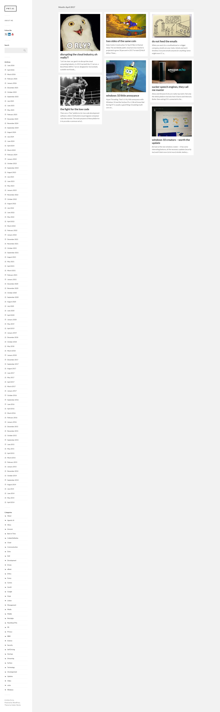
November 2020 (12, 288)
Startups (10, 654)
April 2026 (10, 70)
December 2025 (12, 88)
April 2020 (10, 315)
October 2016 (12, 395)
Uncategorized (12, 672)
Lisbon (9, 600)
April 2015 (10, 453)
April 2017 (10, 382)
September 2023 (13, 168)
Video (9, 681)
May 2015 (10, 449)
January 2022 (12, 235)
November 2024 (12, 123)
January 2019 (12, 333)
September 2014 (13, 480)
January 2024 (12, 159)
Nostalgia (10, 618)
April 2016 (10, 409)
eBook (9, 569)
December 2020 (12, 284)
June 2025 (10, 105)
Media (9, 609)
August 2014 (11, 484)
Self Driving (11, 649)
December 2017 (12, 360)
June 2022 (10, 212)
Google (9, 592)
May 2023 (10, 186)
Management (11, 605)
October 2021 (12, 248)
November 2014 (12, 471)
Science (9, 641)
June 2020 (10, 311)
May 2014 (10, 498)
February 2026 (12, 79)
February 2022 (12, 230)
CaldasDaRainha (12, 538)
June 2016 (10, 404)
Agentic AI (10, 520)
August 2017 (11, 368)
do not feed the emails (164, 41)
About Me (9, 20)
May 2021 (10, 262)
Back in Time (11, 534)
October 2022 (12, 199)
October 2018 (12, 342)
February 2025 (12, 114)
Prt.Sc (10, 8)
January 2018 (12, 355)
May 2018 (10, 346)
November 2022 (12, 195)
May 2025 (10, 110)
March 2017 (11, 386)
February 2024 (12, 155)
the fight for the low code (74, 109)
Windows (10, 690)
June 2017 (10, 373)
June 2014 (10, 493)
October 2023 (12, 163)
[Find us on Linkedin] (9, 34)
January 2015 (12, 467)
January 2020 (12, 320)
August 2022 (11, 204)
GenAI (9, 587)
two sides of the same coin (121, 41)
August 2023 (11, 172)
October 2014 (12, 476)
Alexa (9, 525)
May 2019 (10, 324)
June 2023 (10, 181)
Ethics (9, 574)
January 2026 (12, 83)
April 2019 (10, 328)
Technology (11, 667)
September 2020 (13, 297)
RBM (9, 636)
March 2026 (11, 74)
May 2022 (10, 217)
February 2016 (12, 418)
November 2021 (12, 244)
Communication (12, 547)
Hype (9, 596)
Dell (8, 556)
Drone (9, 565)
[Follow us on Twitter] (6, 34)
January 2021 (12, 279)
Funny (9, 578)
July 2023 (10, 177)
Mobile (9, 614)
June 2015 (10, 444)
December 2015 (12, 426)
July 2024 (10, 137)
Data (9, 551)
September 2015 (13, 440)
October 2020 (12, 293)
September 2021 (13, 253)
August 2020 (11, 302)
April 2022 (10, 221)
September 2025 (13, 97)
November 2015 (12, 431)
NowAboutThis (12, 623)
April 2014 (10, 502)
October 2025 (12, 92)
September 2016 (13, 400)
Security (10, 645)
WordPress (16, 703)
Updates (10, 676)
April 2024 (10, 146)
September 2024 (13, 128)
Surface (9, 663)
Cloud (9, 542)
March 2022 (11, 226)
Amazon (10, 529)
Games (9, 583)
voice (9, 685)
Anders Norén (16, 705)
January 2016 (12, 422)
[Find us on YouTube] (12, 34)
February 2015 (12, 462)
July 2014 (10, 489)
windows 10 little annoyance (122, 95)
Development (11, 560)
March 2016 (11, 413)
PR (8, 627)
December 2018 (12, 337)
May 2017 (10, 377)
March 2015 (11, 458)
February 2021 (12, 275)
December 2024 (12, 119)
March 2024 (11, 150)
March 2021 (11, 270)
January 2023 (12, 190)
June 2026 (10, 65)
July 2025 (10, 101)
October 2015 (12, 435)
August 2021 (11, 257)
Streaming (10, 658)
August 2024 (11, 132)
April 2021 (10, 266)
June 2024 (10, 141)
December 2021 (12, 239)
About (9, 516)
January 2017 (12, 391)
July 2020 (10, 306)
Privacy (9, 632)
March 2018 (11, 351)
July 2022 (10, 208)
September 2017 (13, 364)
